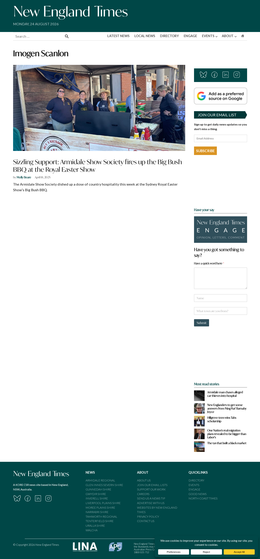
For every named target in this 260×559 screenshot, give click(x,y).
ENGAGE (190, 36)
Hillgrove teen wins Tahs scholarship (221, 419)
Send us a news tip (151, 498)
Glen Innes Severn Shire (104, 485)
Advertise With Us (150, 503)
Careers (143, 494)
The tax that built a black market (226, 443)
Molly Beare (24, 177)
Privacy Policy (148, 516)
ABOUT (227, 36)
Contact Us (145, 521)
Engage (194, 489)
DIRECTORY (169, 36)
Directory (196, 480)
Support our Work (151, 489)
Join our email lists (152, 485)
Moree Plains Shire (100, 507)
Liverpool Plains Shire (103, 503)
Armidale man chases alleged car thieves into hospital (225, 393)
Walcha (91, 530)
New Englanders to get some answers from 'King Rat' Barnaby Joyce (227, 408)
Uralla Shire (95, 525)
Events (194, 485)
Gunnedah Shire (98, 489)
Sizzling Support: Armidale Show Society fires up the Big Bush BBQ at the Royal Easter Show (97, 166)
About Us (144, 480)
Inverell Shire (97, 498)
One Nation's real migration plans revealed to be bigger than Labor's (226, 434)
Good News (198, 494)
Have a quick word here (209, 263)
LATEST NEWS (118, 36)
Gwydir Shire (96, 494)
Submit (201, 323)
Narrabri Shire (97, 512)
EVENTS (208, 36)
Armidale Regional (100, 480)
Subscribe (205, 151)
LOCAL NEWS (144, 36)
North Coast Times (203, 498)
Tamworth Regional (101, 516)
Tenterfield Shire (100, 521)
